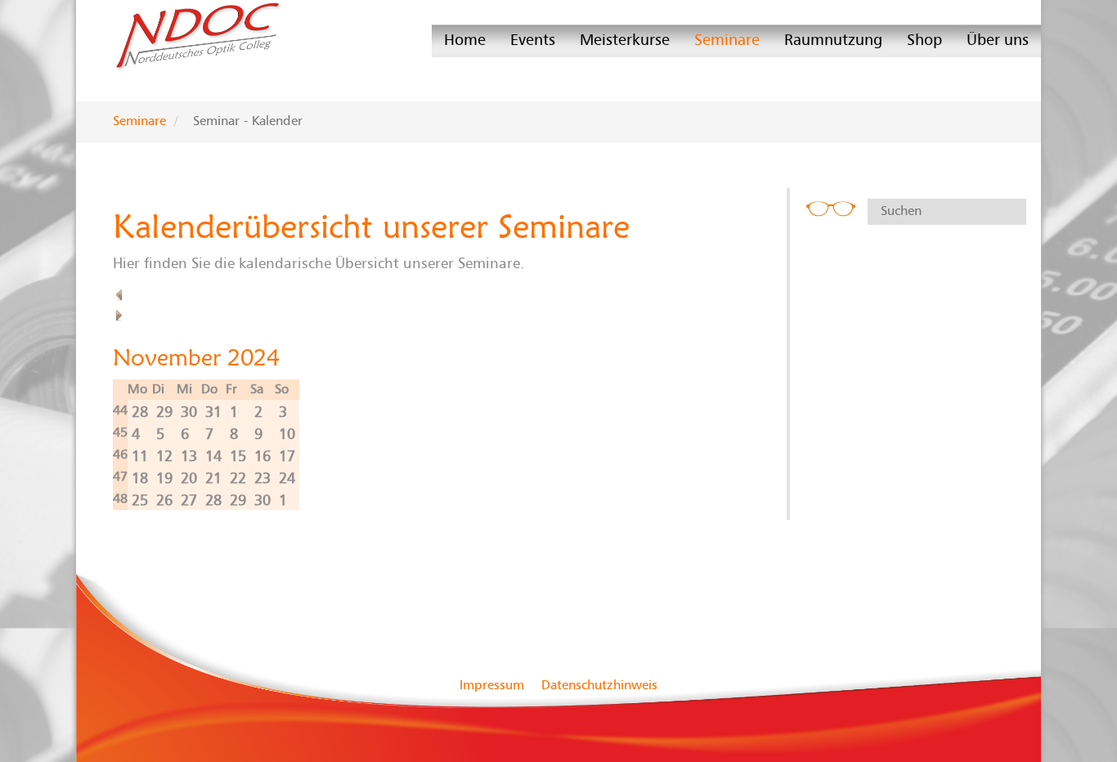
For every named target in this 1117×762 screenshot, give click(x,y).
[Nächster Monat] (119, 314)
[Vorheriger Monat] (119, 294)
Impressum (492, 685)
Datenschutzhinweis (599, 685)
